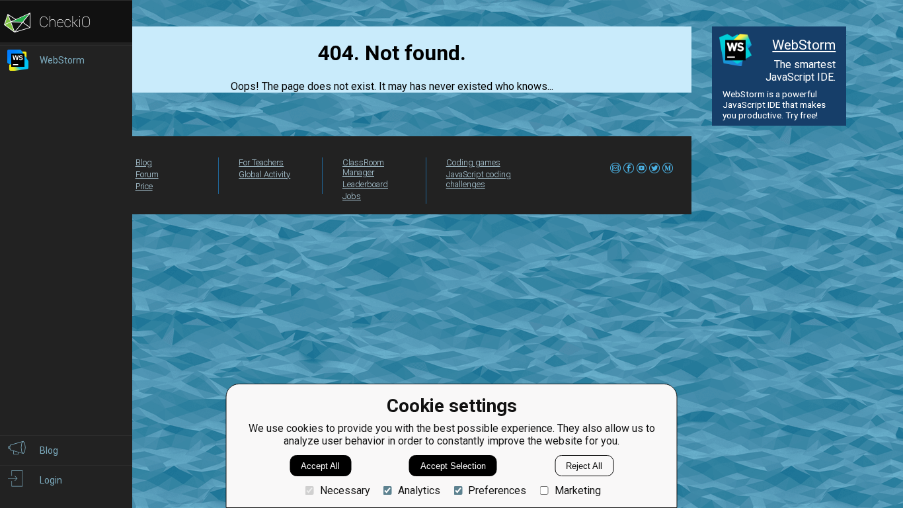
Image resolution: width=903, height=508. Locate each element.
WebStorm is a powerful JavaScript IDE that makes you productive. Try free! (774, 104)
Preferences (497, 490)
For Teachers (261, 162)
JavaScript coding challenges (478, 179)
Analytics (419, 490)
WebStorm (804, 45)
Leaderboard (365, 184)
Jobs (351, 196)
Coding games (473, 162)
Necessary (345, 490)
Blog (144, 162)
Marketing (577, 490)
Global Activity (264, 174)
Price (144, 186)
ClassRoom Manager (363, 167)
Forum (147, 174)
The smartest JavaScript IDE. (801, 70)
